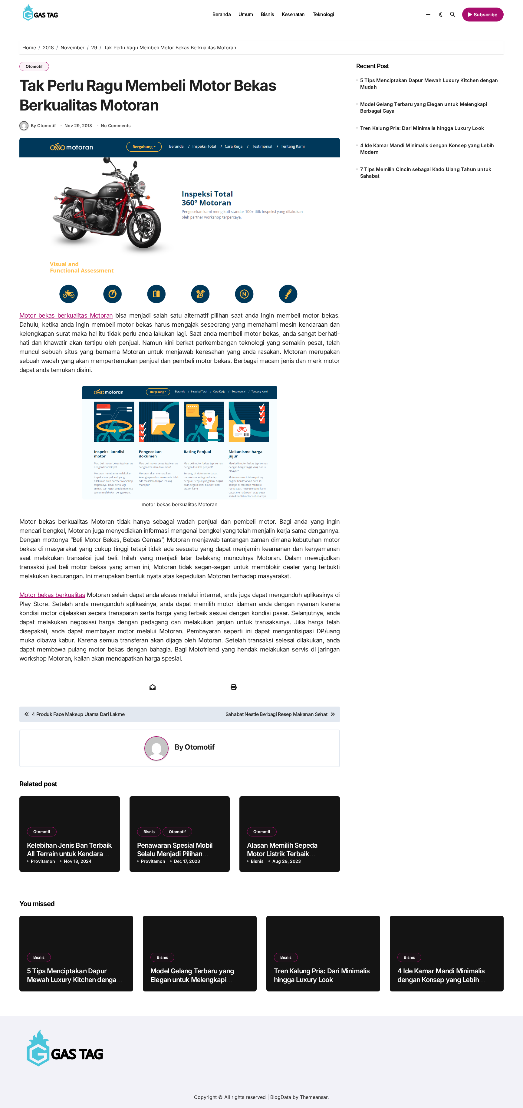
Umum (245, 14)
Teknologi (323, 14)
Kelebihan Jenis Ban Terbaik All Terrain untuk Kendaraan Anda (69, 853)
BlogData (280, 1097)
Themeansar (313, 1097)
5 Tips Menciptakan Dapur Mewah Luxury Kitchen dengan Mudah (429, 83)
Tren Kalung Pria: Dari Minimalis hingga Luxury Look (422, 128)
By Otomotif (43, 125)
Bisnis (267, 14)
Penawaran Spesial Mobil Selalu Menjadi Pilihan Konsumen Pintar (175, 853)
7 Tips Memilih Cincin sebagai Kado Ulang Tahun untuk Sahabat (425, 172)
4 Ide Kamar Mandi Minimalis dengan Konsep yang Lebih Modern (427, 148)
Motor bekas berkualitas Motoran (66, 315)
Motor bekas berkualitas (52, 595)
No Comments (116, 125)
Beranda (221, 14)
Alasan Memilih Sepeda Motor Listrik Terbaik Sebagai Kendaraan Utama (287, 853)
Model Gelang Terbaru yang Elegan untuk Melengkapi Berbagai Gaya (423, 107)
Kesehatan (293, 14)
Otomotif (34, 66)
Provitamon (43, 861)
